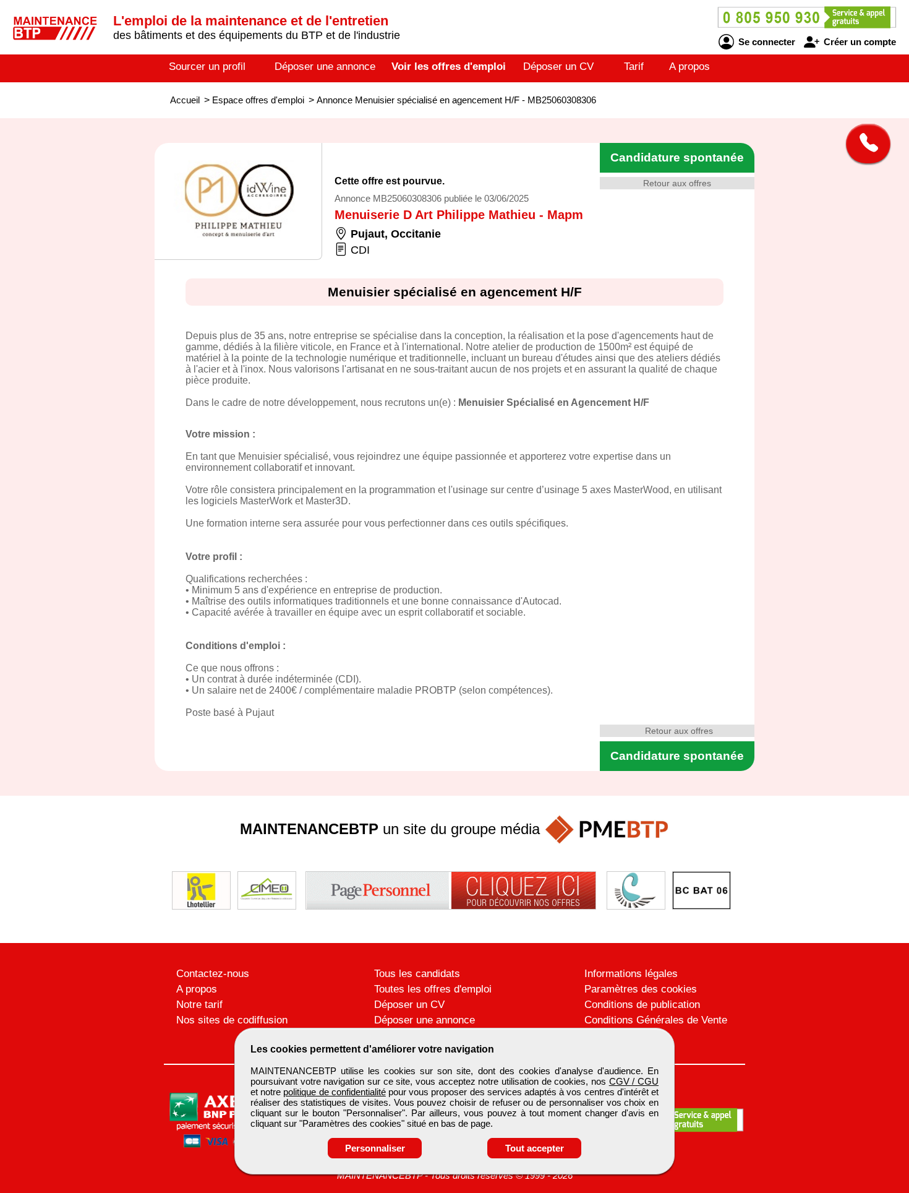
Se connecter (765, 42)
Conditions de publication (642, 1004)
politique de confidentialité (334, 1092)
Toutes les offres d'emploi (433, 989)
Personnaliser (375, 1148)
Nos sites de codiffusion (232, 1020)
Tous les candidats (417, 974)
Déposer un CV (558, 66)
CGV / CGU (634, 1081)
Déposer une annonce (325, 66)
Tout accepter (534, 1148)
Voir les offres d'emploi (448, 66)
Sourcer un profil (207, 66)
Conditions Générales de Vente (655, 1020)
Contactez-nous (212, 974)
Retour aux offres (677, 183)
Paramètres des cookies (640, 989)
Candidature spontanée (677, 157)
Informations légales (631, 974)
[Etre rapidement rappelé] (863, 143)
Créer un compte (858, 42)
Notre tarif (199, 1004)
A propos (689, 66)
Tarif (634, 66)
